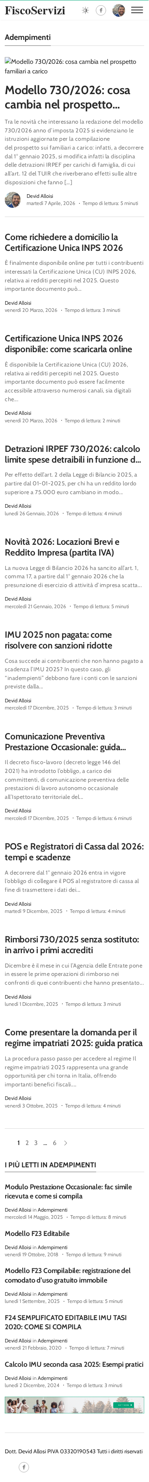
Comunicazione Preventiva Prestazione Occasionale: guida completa (62, 747)
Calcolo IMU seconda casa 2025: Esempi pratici (74, 1364)
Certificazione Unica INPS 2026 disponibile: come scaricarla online (68, 344)
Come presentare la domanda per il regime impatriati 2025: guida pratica (74, 1037)
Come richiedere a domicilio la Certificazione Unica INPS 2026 (64, 242)
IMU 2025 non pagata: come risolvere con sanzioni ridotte (58, 640)
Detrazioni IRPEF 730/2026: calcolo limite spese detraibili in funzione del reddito (73, 459)
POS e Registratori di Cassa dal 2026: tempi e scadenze (74, 852)
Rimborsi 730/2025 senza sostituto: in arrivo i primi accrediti (72, 945)
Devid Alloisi (40, 196)
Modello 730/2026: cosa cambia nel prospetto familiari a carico (67, 104)
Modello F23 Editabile (37, 1233)
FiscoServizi (35, 9)
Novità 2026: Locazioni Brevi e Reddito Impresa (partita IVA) (62, 547)
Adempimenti (53, 1210)
